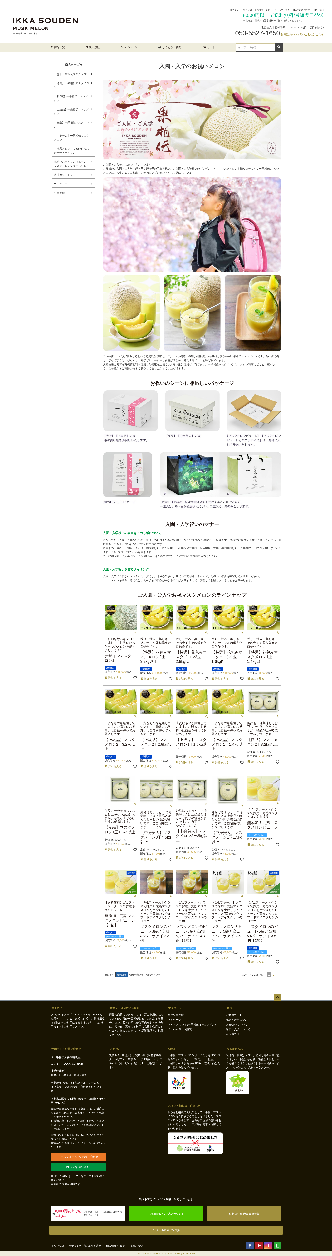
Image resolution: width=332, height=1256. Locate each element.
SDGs (172, 1048)
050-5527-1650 (70, 1064)
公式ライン (60, 1086)
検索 (279, 47)
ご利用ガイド (263, 10)
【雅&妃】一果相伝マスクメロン (71, 98)
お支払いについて (236, 1024)
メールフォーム (87, 1082)
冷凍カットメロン (65, 174)
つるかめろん (235, 1048)
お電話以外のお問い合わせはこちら (302, 34)
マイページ (130, 47)
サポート (232, 1007)
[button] (278, 975)
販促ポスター (234, 1034)
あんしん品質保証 (141, 1030)
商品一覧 (59, 47)
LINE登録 (319, 10)
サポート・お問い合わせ (66, 1048)
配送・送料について (238, 1019)
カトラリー (60, 183)
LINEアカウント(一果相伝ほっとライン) (192, 1024)
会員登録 (247, 10)
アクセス (115, 1048)
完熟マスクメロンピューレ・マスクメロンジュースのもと (71, 163)
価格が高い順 (153, 974)
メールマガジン (282, 10)
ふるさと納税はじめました (184, 1105)
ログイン (234, 10)
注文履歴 (94, 47)
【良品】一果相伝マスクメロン (71, 124)
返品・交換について (238, 1029)
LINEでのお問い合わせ (78, 1167)
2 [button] (273, 974)
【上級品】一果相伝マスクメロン (71, 111)
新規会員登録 (176, 1014)
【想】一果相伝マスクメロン (71, 74)
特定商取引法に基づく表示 (85, 1245)
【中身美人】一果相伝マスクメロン (71, 137)
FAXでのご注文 (302, 10)
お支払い (56, 1007)
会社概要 (59, 1245)
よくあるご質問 (171, 47)
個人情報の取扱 (115, 1245)
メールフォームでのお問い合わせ (78, 1156)
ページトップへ (277, 997)
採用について (137, 1245)
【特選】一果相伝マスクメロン (71, 85)
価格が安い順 (136, 974)
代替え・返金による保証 (124, 1007)
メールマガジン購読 (180, 1029)
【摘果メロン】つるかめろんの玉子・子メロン (71, 150)
